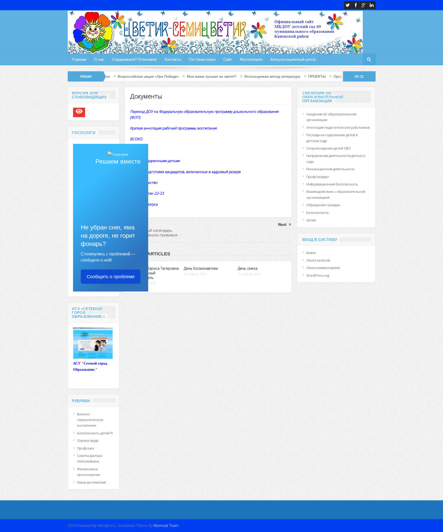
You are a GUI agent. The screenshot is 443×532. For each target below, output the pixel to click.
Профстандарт (317, 176)
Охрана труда (87, 440)
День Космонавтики (201, 268)
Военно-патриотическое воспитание (90, 420)
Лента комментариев (323, 267)
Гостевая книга (202, 59)
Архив (311, 220)
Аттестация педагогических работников (338, 127)
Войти (311, 252)
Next (282, 224)
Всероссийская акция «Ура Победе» (127, 76)
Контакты (173, 59)
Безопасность (317, 212)
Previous (138, 224)
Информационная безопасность (332, 184)
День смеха (247, 268)
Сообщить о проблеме (111, 276)
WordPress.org (317, 275)
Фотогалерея (251, 59)
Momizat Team (166, 525)
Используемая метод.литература (251, 76)
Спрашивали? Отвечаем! (134, 59)
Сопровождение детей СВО (328, 148)
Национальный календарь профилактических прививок (151, 232)
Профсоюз (85, 448)
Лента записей (318, 260)
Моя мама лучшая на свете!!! (190, 76)
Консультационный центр (293, 59)
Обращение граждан (323, 205)
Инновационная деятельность (330, 169)
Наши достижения (91, 482)
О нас (99, 59)
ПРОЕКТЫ (296, 76)
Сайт (227, 59)
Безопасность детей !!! (95, 433)
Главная (79, 59)
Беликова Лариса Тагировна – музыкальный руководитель (154, 273)
